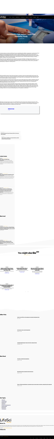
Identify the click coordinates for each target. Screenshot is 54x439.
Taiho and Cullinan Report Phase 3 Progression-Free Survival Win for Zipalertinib (37, 269)
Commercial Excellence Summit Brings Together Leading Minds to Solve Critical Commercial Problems (7, 228)
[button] (53, 17)
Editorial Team (22, 38)
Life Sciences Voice (5, 436)
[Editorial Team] (18, 38)
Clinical (19, 32)
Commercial (1, 240)
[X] (51, 17)
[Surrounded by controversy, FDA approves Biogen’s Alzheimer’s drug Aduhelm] (7, 235)
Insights (1, 158)
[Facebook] (48, 17)
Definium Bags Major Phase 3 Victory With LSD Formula (22, 269)
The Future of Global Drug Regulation (23, 358)
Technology (22, 32)
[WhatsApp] (33, 45)
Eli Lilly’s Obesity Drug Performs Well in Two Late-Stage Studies (10, 134)
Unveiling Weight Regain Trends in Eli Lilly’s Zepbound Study (27, 342)
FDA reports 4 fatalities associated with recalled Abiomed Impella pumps (10, 138)
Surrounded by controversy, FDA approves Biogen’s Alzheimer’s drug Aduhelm (6, 242)
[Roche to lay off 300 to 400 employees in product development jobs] (8, 322)
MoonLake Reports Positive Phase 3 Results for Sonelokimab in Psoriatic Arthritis (7, 286)
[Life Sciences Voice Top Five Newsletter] (8, 335)
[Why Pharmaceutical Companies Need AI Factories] (7, 182)
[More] (36, 45)
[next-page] (28, 292)
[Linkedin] (49, 17)
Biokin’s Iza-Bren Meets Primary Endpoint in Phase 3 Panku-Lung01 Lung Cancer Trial (6, 269)
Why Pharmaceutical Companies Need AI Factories (25, 371)
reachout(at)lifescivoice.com (7, 427)
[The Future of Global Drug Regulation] (7, 168)
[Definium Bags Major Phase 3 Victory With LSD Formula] (22, 262)
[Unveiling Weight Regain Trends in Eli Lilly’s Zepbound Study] (8, 347)
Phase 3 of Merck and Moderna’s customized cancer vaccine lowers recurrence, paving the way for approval (34, 384)
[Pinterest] (30, 45)
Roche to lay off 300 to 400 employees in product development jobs (28, 317)
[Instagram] (2, 432)
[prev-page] (26, 292)
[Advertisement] (19, 49)
